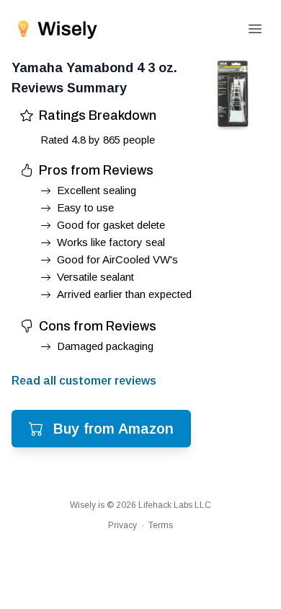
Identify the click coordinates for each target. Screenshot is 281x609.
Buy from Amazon (113, 429)
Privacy (122, 525)
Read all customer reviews (84, 380)
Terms (160, 525)
